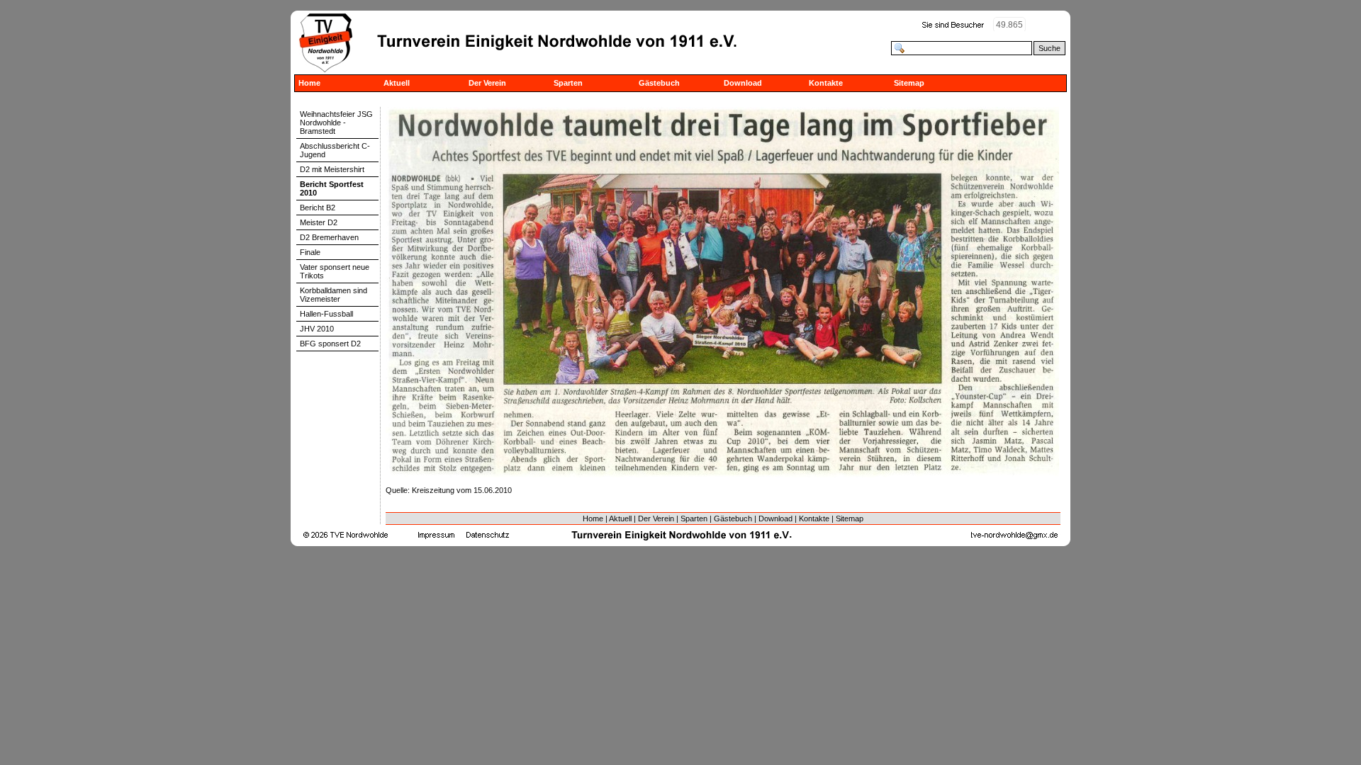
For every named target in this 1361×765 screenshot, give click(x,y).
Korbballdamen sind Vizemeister (333, 294)
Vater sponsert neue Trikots (334, 271)
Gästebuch (659, 83)
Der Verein (487, 83)
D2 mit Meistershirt (332, 169)
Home (309, 83)
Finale (310, 252)
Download (743, 83)
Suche (1049, 48)
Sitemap (909, 83)
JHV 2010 (317, 328)
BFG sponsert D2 (330, 343)
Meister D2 (318, 222)
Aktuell (396, 83)
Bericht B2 (317, 207)
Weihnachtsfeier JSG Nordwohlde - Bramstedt (336, 122)
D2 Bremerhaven (329, 237)
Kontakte (826, 83)
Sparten (568, 83)
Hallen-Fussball (326, 314)
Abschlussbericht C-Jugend (335, 150)
